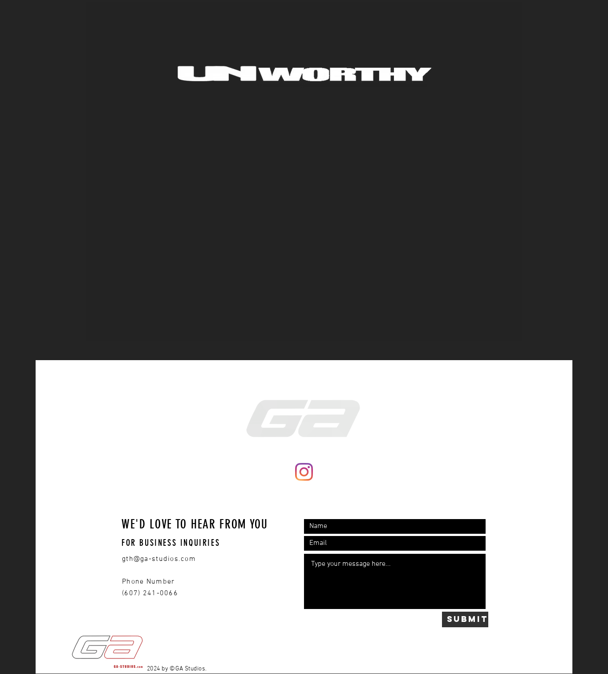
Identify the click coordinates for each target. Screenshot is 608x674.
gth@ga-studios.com (159, 559)
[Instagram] (304, 472)
